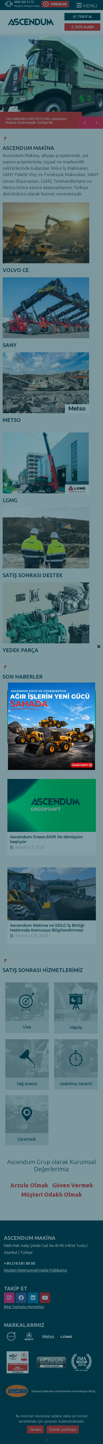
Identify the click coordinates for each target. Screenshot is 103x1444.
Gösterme (51, 798)
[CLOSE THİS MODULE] (99, 646)
